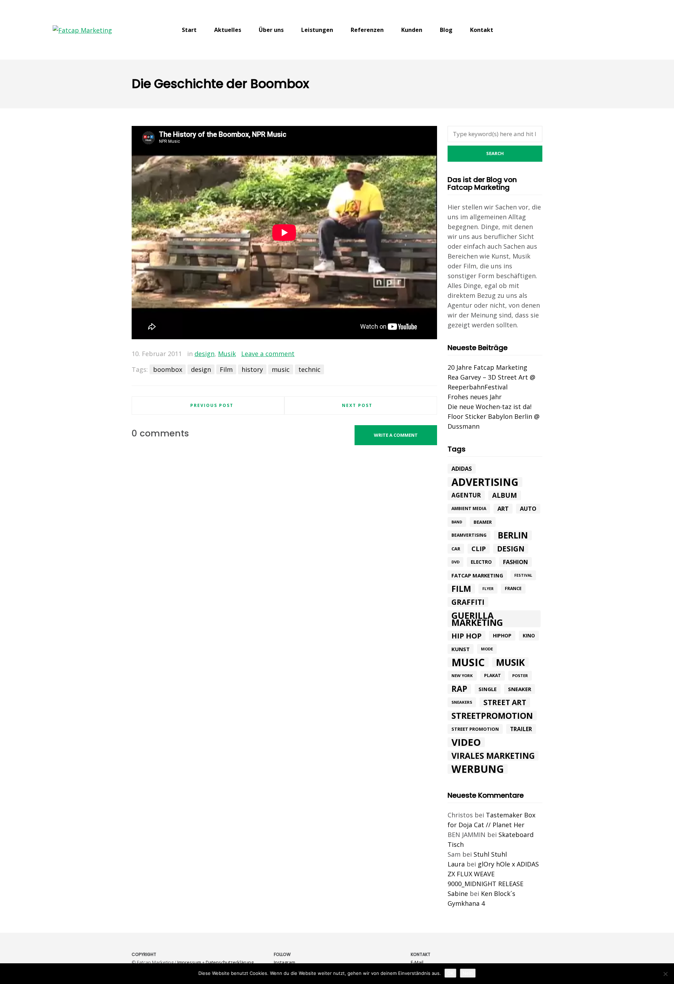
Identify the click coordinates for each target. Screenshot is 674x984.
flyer (488, 588)
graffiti (467, 602)
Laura (456, 864)
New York (462, 675)
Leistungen (317, 30)
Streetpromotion (492, 716)
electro (481, 562)
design (204, 353)
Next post (357, 405)
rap (459, 689)
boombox (167, 369)
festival (523, 575)
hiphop (502, 635)
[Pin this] (431, 354)
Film (226, 369)
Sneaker (519, 688)
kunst (460, 648)
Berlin (513, 535)
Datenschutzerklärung (229, 962)
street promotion (475, 729)
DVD (455, 561)
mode (487, 648)
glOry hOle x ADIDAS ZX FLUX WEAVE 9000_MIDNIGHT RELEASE (493, 874)
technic (309, 369)
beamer (483, 522)
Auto (528, 509)
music (281, 369)
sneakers (461, 702)
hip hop (466, 636)
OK (450, 973)
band (456, 522)
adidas (461, 469)
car (455, 548)
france (513, 588)
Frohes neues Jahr (475, 397)
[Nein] (665, 973)
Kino (529, 635)
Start (189, 30)
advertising (484, 482)
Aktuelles (227, 30)
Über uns (271, 30)
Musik (227, 353)
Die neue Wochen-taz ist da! (489, 406)
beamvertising (469, 535)
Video (466, 742)
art (503, 508)
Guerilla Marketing (477, 618)
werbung (477, 769)
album (504, 495)
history (252, 369)
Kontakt (481, 30)
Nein (468, 973)
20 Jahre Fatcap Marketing (487, 367)
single (487, 688)
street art (504, 702)
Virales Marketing (493, 756)
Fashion (515, 562)
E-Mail (417, 962)
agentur (466, 495)
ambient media (468, 508)
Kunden (411, 30)
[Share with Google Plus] (421, 354)
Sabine (458, 893)
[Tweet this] (411, 354)
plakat (492, 675)
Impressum (189, 962)
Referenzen (367, 30)
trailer (521, 728)
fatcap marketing (477, 575)
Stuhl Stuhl (490, 854)
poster (520, 675)
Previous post (211, 405)
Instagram (284, 962)
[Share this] (401, 354)
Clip (478, 548)
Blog (446, 30)
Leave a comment (268, 353)
